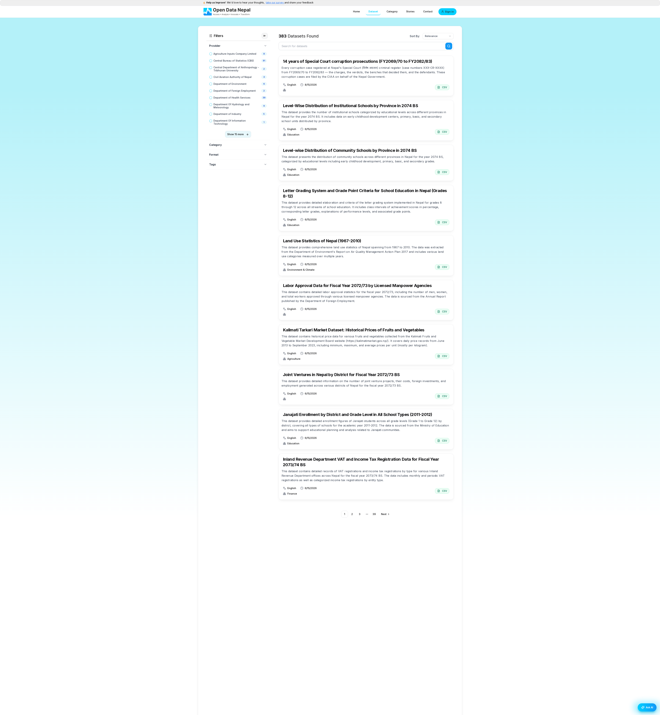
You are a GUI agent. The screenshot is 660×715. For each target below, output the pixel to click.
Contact (428, 11)
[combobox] (438, 36)
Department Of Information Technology (229, 122)
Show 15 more (235, 134)
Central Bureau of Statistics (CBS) (233, 60)
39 (374, 514)
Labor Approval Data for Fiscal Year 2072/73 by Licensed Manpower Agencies (357, 285)
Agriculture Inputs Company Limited (234, 53)
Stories (410, 11)
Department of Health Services (231, 97)
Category (392, 11)
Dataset (373, 11)
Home (356, 11)
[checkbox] (210, 53)
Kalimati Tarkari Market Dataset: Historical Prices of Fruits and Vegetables (353, 329)
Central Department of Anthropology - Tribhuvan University (236, 69)
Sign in (449, 11)
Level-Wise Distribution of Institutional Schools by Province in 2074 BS (350, 105)
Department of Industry (227, 113)
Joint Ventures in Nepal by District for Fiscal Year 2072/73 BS (341, 374)
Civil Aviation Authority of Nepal (232, 76)
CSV (444, 87)
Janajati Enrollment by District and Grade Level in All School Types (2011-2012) (357, 414)
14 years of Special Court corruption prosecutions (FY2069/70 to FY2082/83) (357, 61)
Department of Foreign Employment (234, 90)
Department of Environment (229, 83)
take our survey (275, 2)
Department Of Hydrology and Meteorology (231, 106)
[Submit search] (448, 46)
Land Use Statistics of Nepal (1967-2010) (322, 240)
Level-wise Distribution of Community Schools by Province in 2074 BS (350, 150)
